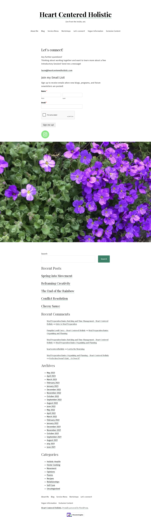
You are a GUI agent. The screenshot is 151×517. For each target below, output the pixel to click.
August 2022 (52, 403)
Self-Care (51, 485)
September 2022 (54, 399)
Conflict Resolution (54, 298)
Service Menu (53, 31)
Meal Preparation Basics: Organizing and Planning (76, 343)
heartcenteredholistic (55, 349)
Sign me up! (48, 125)
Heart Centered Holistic (75, 14)
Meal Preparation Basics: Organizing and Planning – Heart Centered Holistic (78, 355)
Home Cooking (53, 465)
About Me (34, 31)
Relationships (53, 482)
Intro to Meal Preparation (66, 324)
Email (44, 103)
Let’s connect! (79, 31)
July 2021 (51, 443)
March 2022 (52, 416)
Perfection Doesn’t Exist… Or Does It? (64, 358)
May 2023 (51, 373)
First (42, 98)
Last (64, 98)
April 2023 (51, 376)
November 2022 (54, 393)
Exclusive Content (113, 31)
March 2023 (52, 379)
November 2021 (54, 430)
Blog (43, 31)
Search (44, 254)
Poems (50, 475)
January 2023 (52, 386)
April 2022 (51, 413)
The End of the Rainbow (57, 291)
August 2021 (52, 440)
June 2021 (51, 447)
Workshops (66, 31)
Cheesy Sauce (50, 306)
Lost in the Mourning (76, 349)
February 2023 (53, 383)
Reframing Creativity (55, 283)
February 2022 (53, 420)
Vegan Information (95, 31)
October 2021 (53, 433)
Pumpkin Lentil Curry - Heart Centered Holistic (66, 330)
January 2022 (52, 423)
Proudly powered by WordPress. (75, 508)
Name (44, 91)
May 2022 (51, 410)
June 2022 (51, 406)
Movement (51, 468)
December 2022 (54, 389)
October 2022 (53, 396)
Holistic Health (54, 461)
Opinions (51, 472)
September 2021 (54, 437)
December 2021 (54, 427)
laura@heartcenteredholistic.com (56, 70)
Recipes (50, 478)
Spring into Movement (56, 276)
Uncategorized (53, 489)
